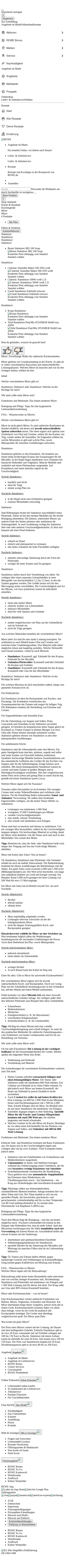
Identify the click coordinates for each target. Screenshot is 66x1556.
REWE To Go (15, 1469)
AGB (10, 1500)
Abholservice (14, 1391)
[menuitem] (33, 32)
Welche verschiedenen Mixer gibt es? (20, 381)
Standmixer (7, 237)
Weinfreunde (14, 1475)
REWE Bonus (15, 1364)
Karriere (12, 1416)
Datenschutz (14, 1503)
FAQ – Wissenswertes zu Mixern (18, 414)
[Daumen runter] (18, 350)
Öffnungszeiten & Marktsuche (23, 1447)
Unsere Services (16, 1366)
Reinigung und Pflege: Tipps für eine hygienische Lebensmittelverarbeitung (26, 407)
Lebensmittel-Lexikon (19, 1441)
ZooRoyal (13, 1478)
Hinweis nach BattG (18, 1515)
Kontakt (12, 1425)
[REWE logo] (6, 139)
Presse (11, 1422)
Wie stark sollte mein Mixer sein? (18, 395)
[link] (36, 147)
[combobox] (16, 189)
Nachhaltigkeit (15, 1411)
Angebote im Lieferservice (21, 1361)
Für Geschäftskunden (18, 1397)
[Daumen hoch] (7, 350)
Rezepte (31, 170)
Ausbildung (14, 1419)
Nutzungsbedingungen (19, 1509)
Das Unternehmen (17, 1413)
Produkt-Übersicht (17, 1394)
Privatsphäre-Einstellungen (21, 1512)
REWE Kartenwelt (17, 1472)
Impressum (13, 1506)
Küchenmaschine (15, 1299)
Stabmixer (6, 234)
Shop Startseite (8, 202)
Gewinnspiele (15, 1369)
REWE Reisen (15, 1466)
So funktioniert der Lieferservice (24, 1388)
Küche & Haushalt (10, 204)
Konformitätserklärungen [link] (20, 1521)
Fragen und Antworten (19, 1438)
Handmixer (7, 240)
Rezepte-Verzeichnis (18, 1444)
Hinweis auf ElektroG (19, 1518)
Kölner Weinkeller (17, 1481)
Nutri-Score (14, 1453)
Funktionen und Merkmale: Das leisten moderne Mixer (29, 400)
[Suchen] (35, 193)
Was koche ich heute (18, 1450)
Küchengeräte (8, 207)
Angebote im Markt (18, 1358)
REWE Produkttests (18, 1372)
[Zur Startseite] (12, 6)
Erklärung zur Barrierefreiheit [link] (22, 1524)
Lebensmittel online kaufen (21, 1386)
